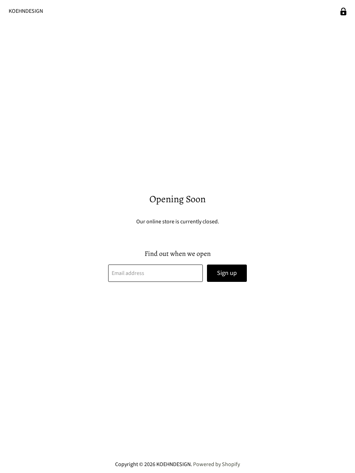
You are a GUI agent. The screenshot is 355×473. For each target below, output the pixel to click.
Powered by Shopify (216, 464)
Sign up (227, 273)
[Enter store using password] (343, 11)
